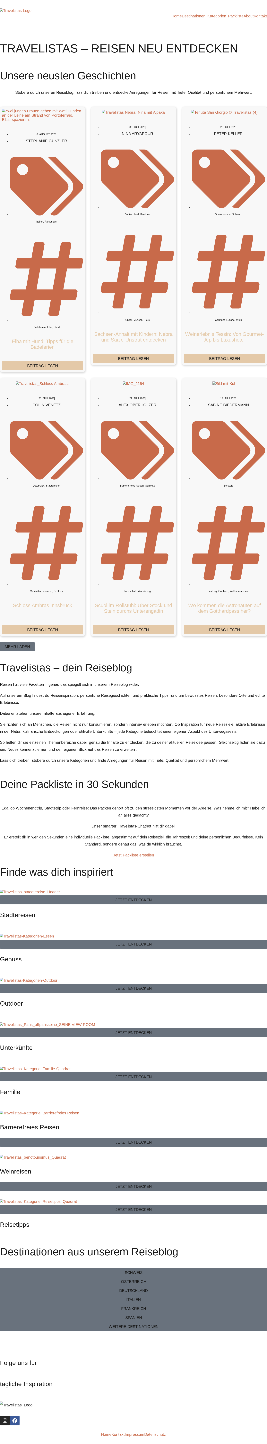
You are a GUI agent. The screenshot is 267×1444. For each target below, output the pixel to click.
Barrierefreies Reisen (29, 1127)
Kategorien (216, 16)
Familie (10, 1091)
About (249, 16)
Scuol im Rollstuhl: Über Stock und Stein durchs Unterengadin (133, 608)
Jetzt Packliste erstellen (133, 855)
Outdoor (11, 1003)
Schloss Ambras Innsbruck (42, 605)
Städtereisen (17, 914)
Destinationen (193, 16)
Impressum (134, 1434)
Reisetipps (14, 1224)
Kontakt (260, 16)
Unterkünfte (16, 1047)
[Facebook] (15, 1420)
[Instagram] (5, 1420)
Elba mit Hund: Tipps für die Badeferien (42, 344)
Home (176, 16)
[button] (194, 16)
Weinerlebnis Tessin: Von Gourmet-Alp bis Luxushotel (224, 337)
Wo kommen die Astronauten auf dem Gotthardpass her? (224, 608)
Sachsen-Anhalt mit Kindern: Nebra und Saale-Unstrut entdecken (133, 337)
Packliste (236, 16)
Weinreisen (15, 1171)
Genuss (11, 959)
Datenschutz (155, 1434)
